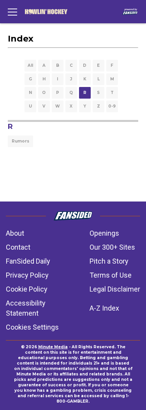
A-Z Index (104, 308)
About (15, 233)
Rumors (20, 141)
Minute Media (53, 346)
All (30, 65)
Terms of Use (111, 275)
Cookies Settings (32, 327)
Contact (18, 247)
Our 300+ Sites (112, 247)
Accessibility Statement (26, 308)
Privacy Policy (27, 275)
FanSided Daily (28, 261)
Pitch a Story (109, 261)
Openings (104, 233)
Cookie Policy (26, 289)
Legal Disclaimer (115, 289)
